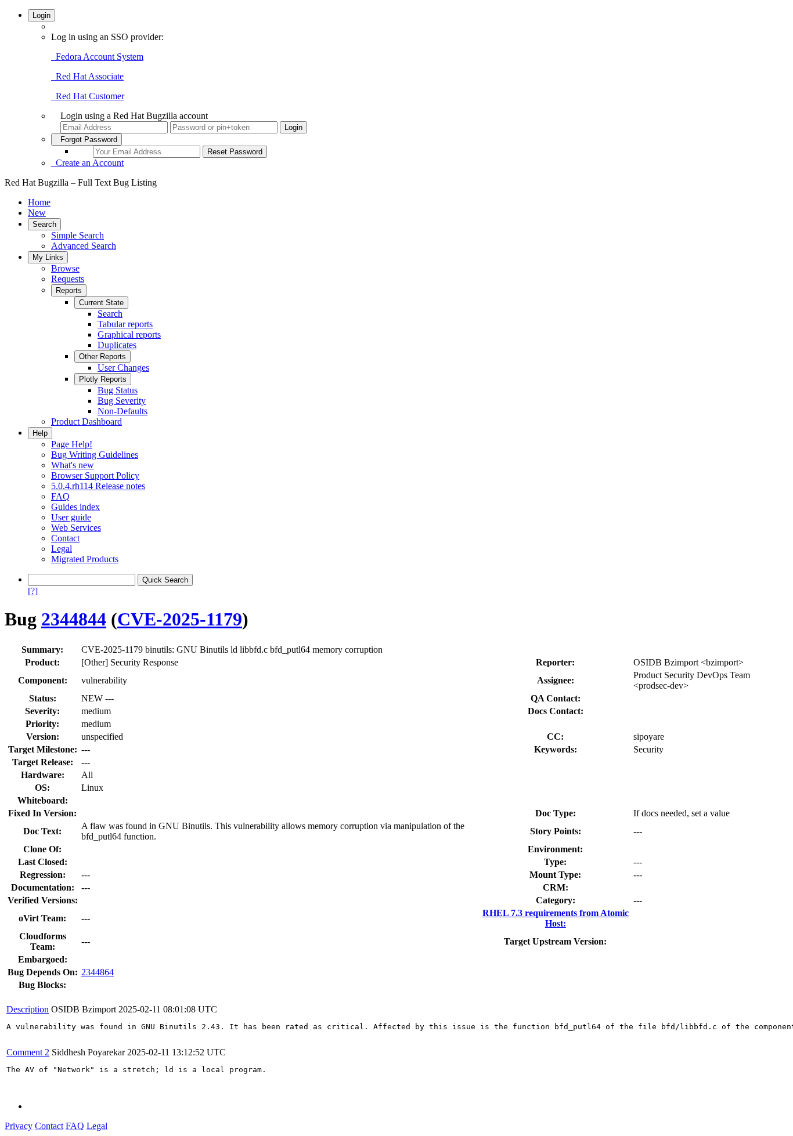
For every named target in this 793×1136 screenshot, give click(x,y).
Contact (65, 538)
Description (27, 1009)
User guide (71, 517)
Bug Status (118, 390)
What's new (72, 465)
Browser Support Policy (95, 475)
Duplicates (117, 345)
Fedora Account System (97, 56)
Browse (65, 268)
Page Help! (71, 444)
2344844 (73, 619)
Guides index (75, 507)
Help (40, 433)
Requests (67, 279)
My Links (48, 257)
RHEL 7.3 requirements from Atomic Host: (555, 918)
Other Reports (102, 356)
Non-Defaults (122, 411)
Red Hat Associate (87, 76)
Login (42, 15)
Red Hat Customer (87, 96)
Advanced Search (83, 246)
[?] (33, 591)
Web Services (76, 528)
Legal (61, 548)
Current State (101, 302)
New (37, 213)
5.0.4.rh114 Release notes (98, 486)
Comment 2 (27, 1052)
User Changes (123, 367)
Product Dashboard (86, 421)
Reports (69, 290)
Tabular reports (125, 324)
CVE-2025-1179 (179, 619)
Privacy (19, 1126)
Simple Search (77, 235)
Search (44, 224)
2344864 (97, 972)
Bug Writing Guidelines (94, 455)
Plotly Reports (103, 379)
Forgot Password (86, 139)
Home (39, 202)
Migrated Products (84, 559)
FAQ (60, 496)
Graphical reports (129, 334)
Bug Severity (122, 401)
